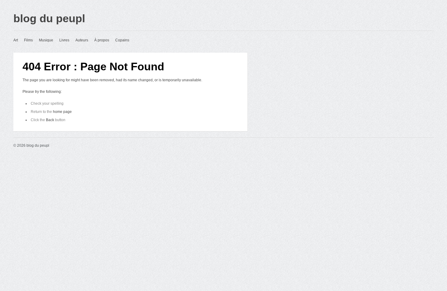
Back (50, 120)
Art (15, 40)
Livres (64, 40)
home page (62, 112)
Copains (122, 40)
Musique (46, 40)
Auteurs (81, 40)
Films (28, 40)
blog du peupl (49, 18)
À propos (101, 40)
